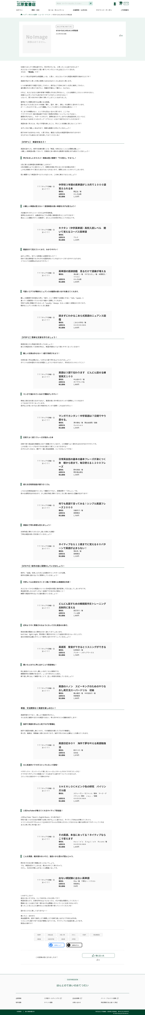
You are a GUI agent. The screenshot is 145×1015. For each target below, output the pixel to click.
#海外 (84, 935)
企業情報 (18, 998)
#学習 (73, 939)
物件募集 (18, 1002)
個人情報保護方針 (30, 1011)
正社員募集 (75, 998)
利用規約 (19, 1011)
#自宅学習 (51, 939)
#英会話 (50, 935)
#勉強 (39, 939)
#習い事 (62, 935)
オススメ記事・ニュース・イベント (40, 15)
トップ (24, 15)
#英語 (63, 939)
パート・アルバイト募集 (108, 998)
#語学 (39, 935)
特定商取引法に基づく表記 (109, 1002)
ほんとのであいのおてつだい (64, 26)
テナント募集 (48, 1002)
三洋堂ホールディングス (51, 998)
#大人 (73, 935)
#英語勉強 (96, 935)
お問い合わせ (76, 1002)
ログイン (19, 10)
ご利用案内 (125, 10)
